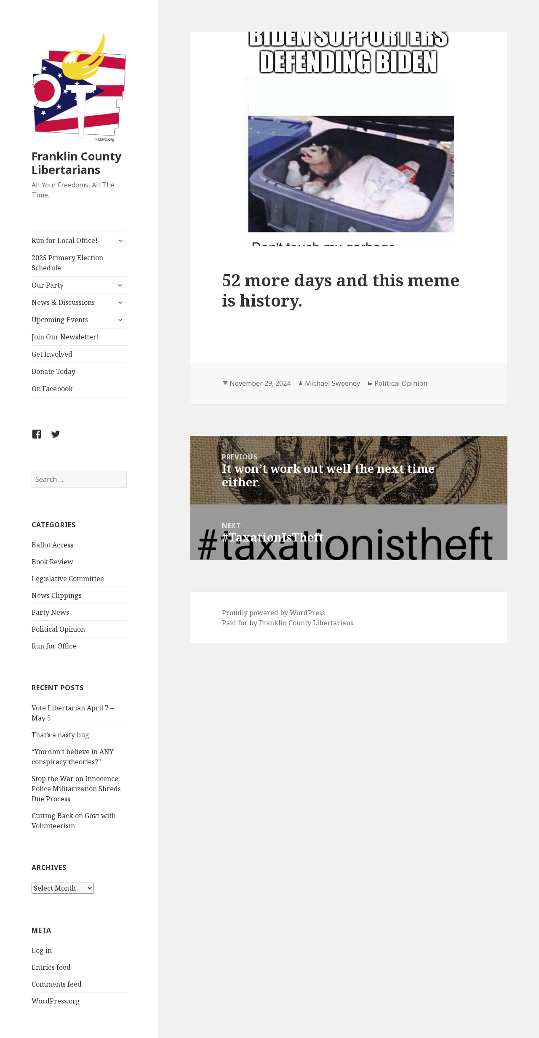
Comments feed (57, 984)
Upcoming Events (60, 319)
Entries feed (51, 967)
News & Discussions (63, 302)
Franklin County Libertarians (76, 162)
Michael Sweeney (332, 383)
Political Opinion (58, 629)
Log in (42, 950)
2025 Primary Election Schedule (67, 262)
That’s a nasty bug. (61, 734)
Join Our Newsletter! (65, 337)
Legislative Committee (68, 578)
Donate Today (53, 371)
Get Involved (52, 354)
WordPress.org (56, 1001)
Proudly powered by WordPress (273, 612)
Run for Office (54, 646)
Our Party (48, 285)
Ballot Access (52, 545)
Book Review (52, 561)
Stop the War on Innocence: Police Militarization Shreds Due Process (76, 788)
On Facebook (52, 388)
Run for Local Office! (65, 240)
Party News (50, 612)
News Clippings (57, 595)
